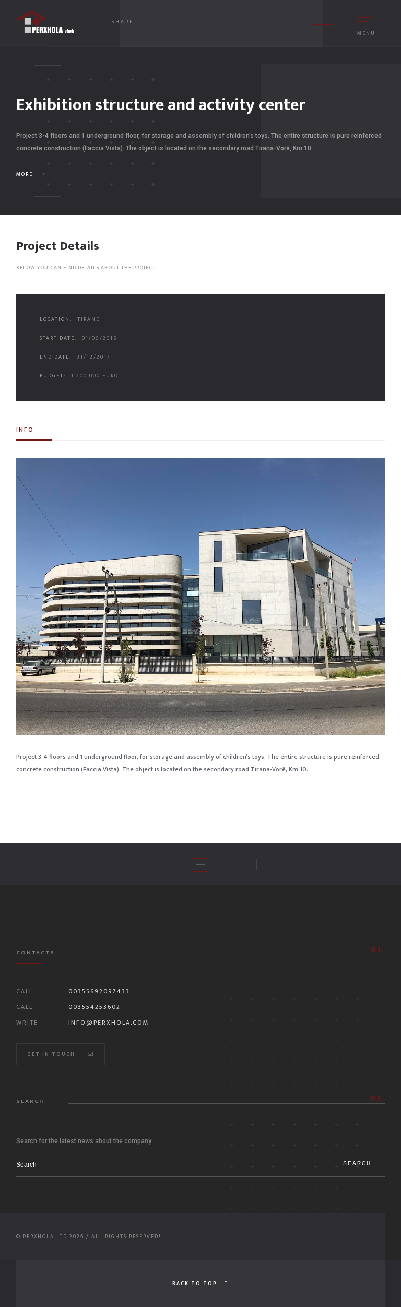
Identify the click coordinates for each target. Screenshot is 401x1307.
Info (25, 429)
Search (358, 1163)
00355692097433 (99, 991)
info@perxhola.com (108, 1022)
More (25, 174)
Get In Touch (52, 1054)
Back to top (195, 1283)
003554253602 (94, 1007)
